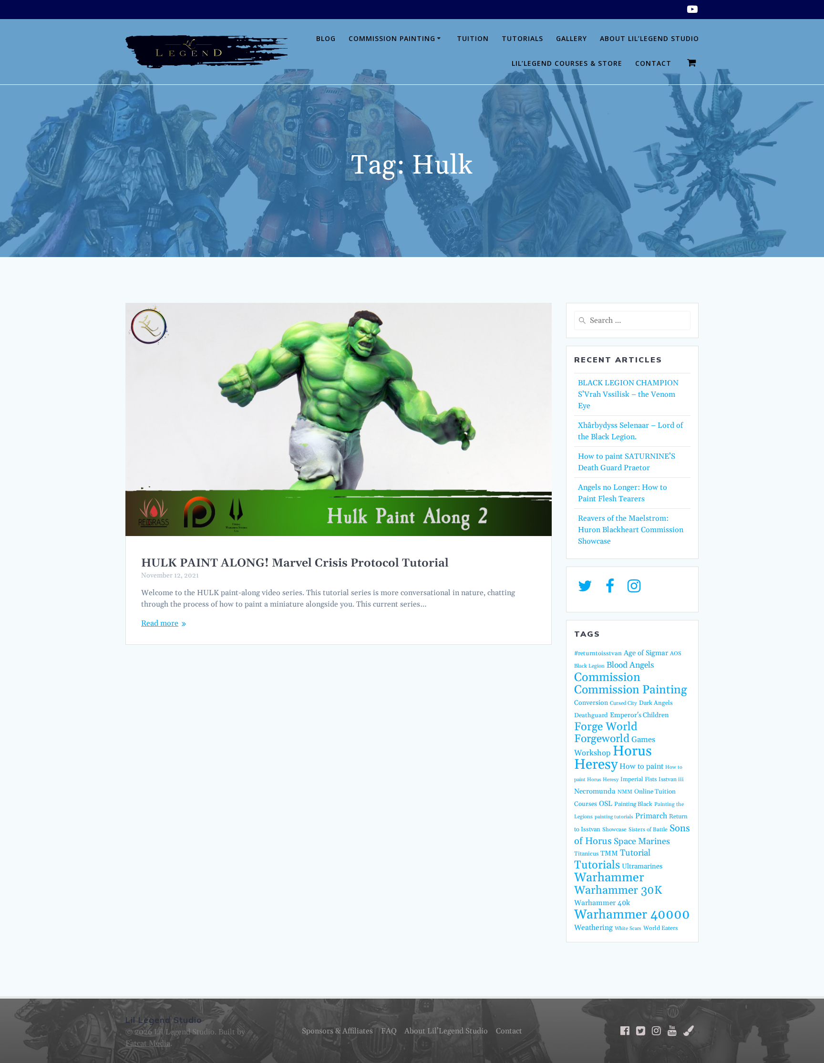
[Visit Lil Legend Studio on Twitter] (585, 589)
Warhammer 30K (618, 890)
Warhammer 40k (602, 903)
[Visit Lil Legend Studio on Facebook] (610, 589)
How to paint (641, 766)
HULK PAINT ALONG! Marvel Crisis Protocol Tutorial (295, 563)
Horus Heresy (613, 758)
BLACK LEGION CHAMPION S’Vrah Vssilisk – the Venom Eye (628, 394)
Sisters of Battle (648, 829)
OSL (605, 803)
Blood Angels (630, 665)
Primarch (651, 816)
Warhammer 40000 (632, 915)
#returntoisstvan (598, 653)
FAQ (389, 1031)
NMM (625, 791)
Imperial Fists (638, 779)
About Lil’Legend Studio (649, 38)
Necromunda (595, 791)
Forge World (606, 727)
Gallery (571, 38)
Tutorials (522, 38)
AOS (675, 653)
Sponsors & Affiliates (337, 1031)
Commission (607, 677)
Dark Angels (656, 703)
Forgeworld (601, 739)
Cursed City (623, 703)
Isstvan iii (671, 779)
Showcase (614, 829)
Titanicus (586, 853)
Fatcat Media (147, 1043)
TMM (609, 853)
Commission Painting (392, 38)
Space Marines (642, 841)
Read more (159, 623)
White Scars (628, 928)
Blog (326, 38)
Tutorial (635, 852)
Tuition (473, 38)
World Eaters (660, 928)
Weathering (593, 927)
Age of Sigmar (646, 653)
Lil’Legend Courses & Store (567, 63)
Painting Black (633, 804)
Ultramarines (642, 866)
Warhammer (609, 878)
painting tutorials (614, 817)
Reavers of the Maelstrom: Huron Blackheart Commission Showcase (630, 530)
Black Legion (589, 666)
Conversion (591, 703)
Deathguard (591, 715)
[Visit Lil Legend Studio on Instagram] (634, 589)
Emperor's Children (639, 715)
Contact (653, 63)
